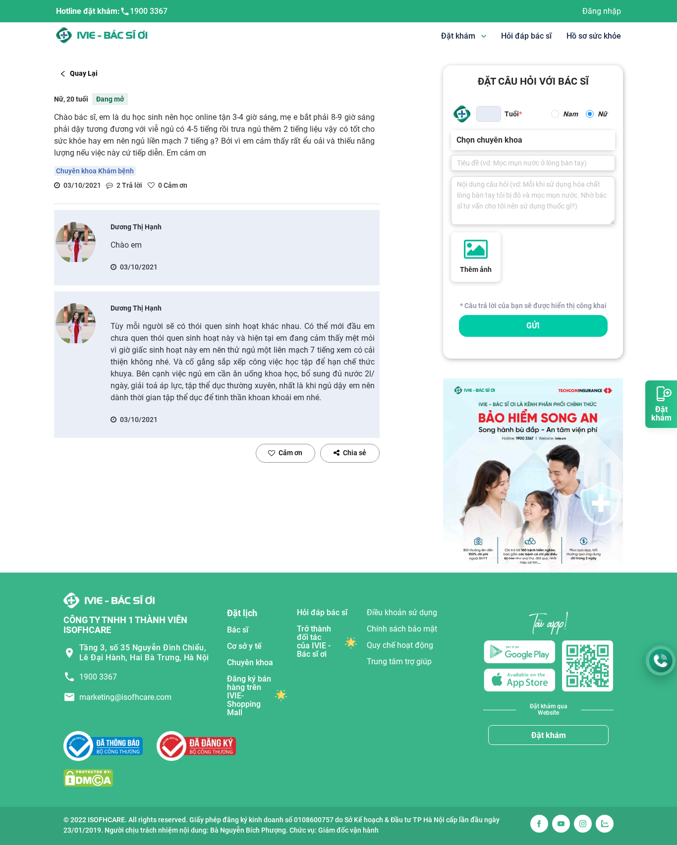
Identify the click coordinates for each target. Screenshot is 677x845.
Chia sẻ (354, 453)
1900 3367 (149, 11)
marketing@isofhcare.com (125, 697)
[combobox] (457, 140)
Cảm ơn (290, 453)
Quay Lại (84, 73)
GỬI (533, 325)
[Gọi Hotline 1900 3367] (661, 661)
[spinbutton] (489, 113)
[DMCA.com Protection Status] (88, 777)
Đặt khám (548, 735)
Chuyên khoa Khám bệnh (95, 171)
